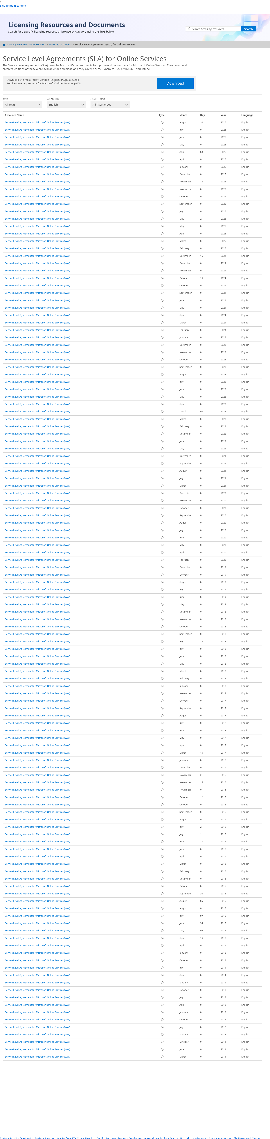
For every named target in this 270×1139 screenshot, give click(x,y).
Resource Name (14, 115)
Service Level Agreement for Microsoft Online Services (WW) (37, 122)
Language (53, 98)
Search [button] (248, 29)
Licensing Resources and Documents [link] (66, 24)
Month (183, 115)
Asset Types (98, 98)
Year (5, 98)
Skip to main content (13, 5)
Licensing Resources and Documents (26, 44)
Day (202, 115)
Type (162, 115)
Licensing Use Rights (60, 44)
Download (175, 83)
